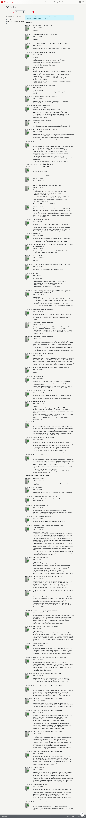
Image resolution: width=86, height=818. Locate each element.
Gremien (9, 20)
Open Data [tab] (30, 12)
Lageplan (64, 2)
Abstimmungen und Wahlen (14, 23)
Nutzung (70, 2)
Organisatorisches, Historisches (15, 21)
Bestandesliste (48, 2)
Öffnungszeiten (57, 2)
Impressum (4, 816)
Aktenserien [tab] (20, 12)
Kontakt (76, 2)
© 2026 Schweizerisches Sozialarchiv (76, 816)
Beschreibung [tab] (10, 12)
